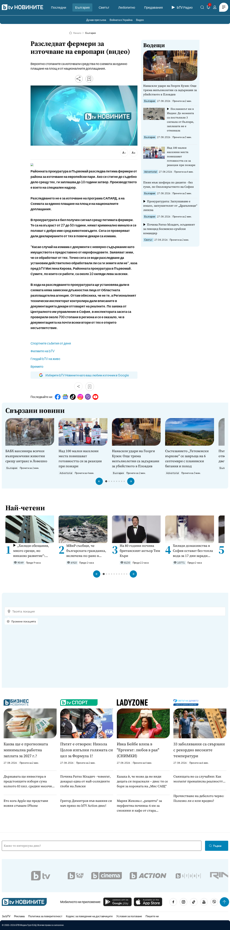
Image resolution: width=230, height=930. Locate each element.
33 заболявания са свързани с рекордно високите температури (199, 749)
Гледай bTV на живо (45, 359)
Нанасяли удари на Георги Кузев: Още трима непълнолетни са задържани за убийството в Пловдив (170, 90)
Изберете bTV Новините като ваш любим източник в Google (87, 375)
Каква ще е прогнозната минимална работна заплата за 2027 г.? (26, 749)
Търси (217, 845)
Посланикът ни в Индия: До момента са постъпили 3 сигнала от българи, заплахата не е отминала (180, 119)
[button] (99, 481)
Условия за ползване (129, 916)
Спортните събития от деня (51, 343)
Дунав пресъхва (96, 19)
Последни (58, 7)
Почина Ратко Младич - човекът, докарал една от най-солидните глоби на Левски (85, 781)
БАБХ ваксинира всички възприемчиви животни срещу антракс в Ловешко (26, 456)
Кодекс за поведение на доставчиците (89, 916)
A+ (133, 152)
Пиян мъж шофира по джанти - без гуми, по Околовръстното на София (168, 184)
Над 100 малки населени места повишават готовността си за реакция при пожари (181, 156)
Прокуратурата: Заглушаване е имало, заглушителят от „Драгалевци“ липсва (170, 205)
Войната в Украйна (121, 19)
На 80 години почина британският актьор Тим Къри (140, 550)
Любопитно (126, 7)
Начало (77, 32)
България (82, 7)
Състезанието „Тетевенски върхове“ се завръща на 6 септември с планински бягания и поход (187, 458)
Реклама (19, 916)
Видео (140, 19)
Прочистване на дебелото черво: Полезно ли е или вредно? (198, 798)
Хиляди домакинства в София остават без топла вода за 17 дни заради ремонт (193, 550)
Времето (37, 366)
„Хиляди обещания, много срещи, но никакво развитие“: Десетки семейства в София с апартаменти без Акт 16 (31, 550)
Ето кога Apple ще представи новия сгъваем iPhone (26, 803)
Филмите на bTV (43, 351)
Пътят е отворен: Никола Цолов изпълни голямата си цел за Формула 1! (86, 749)
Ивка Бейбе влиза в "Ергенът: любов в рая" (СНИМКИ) (138, 749)
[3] (208, 8)
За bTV (6, 916)
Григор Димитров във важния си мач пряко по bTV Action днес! (86, 803)
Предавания (153, 7)
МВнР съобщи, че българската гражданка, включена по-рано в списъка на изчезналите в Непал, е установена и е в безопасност (86, 550)
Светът (104, 7)
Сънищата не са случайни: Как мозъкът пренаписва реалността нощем (198, 779)
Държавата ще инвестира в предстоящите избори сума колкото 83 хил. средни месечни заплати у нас (29, 781)
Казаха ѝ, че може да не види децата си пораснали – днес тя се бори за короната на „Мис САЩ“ (142, 781)
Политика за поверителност (45, 916)
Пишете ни (152, 916)
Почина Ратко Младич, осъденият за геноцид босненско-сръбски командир (169, 228)
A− (124, 152)
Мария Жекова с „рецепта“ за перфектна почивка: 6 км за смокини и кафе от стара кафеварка (139, 805)
